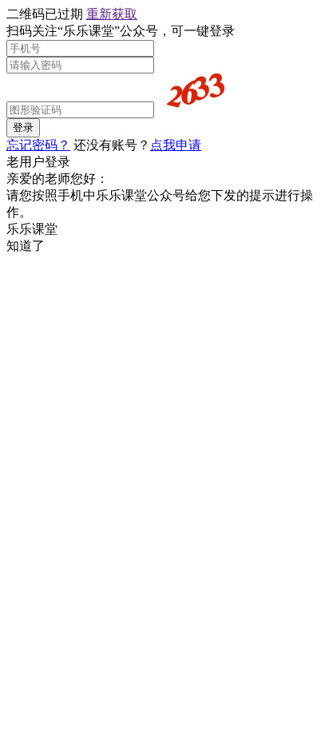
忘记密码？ (38, 145)
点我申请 (175, 145)
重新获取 (111, 14)
